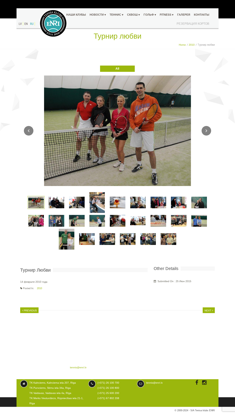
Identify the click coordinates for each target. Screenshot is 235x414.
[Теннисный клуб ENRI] (53, 23)
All (117, 68)
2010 (192, 44)
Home (182, 44)
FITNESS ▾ (166, 14)
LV (20, 24)
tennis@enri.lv (78, 367)
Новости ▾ (98, 14)
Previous (30, 310)
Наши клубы (76, 14)
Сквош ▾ (133, 14)
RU (32, 24)
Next (206, 131)
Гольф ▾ (150, 14)
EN (26, 24)
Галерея (183, 14)
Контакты (201, 14)
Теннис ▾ (116, 14)
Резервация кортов (193, 23)
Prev (28, 131)
